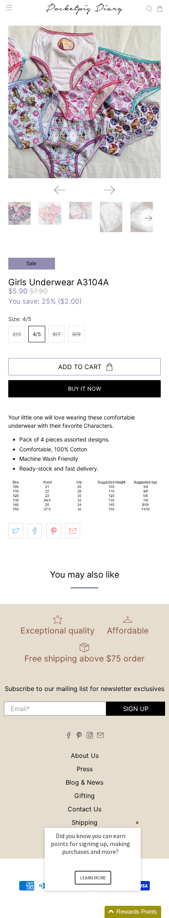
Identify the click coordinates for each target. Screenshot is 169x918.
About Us (85, 755)
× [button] (137, 822)
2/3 (17, 334)
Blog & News (84, 782)
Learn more (93, 878)
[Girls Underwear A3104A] (84, 102)
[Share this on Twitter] (15, 530)
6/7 (57, 334)
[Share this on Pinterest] (53, 530)
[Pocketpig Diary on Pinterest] (79, 736)
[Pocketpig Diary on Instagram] (89, 736)
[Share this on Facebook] (34, 530)
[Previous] (60, 190)
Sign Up (136, 709)
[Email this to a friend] (72, 530)
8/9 (76, 334)
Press (85, 769)
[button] (102, 912)
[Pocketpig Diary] (84, 8)
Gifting (84, 796)
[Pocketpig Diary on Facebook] (68, 736)
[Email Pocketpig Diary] (100, 736)
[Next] (109, 190)
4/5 (37, 334)
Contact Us (84, 809)
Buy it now (84, 388)
